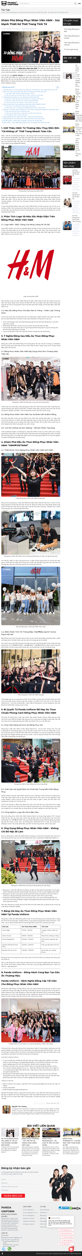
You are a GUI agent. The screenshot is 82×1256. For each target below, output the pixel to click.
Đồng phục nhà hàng (29, 1221)
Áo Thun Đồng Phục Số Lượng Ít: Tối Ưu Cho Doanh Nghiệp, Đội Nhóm (9, 1142)
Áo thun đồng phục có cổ (30, 1212)
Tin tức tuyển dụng (71, 49)
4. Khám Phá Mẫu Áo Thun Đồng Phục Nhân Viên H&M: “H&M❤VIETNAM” (24, 104)
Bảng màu (43, 1215)
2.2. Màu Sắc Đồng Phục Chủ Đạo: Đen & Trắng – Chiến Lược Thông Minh (23, 95)
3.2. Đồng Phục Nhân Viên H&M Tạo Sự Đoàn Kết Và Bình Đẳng (21, 100)
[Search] (75, 3)
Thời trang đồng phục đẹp (72, 30)
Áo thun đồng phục (28, 1209)
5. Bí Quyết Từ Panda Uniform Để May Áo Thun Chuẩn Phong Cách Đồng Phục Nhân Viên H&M (30, 109)
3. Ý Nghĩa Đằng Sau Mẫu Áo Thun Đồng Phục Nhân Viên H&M (20, 97)
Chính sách (43, 1227)
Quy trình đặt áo (44, 1209)
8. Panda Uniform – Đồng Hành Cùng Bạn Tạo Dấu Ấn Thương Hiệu (22, 120)
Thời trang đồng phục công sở (72, 44)
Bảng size (43, 1218)
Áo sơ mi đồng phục (28, 1215)
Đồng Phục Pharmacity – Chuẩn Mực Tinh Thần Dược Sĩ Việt (71, 1142)
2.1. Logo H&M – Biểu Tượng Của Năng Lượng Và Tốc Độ (19, 93)
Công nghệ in (44, 1221)
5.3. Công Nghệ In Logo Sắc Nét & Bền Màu (15, 115)
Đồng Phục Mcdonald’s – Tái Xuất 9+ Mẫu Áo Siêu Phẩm (50, 1142)
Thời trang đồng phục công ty (72, 37)
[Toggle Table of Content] (57, 87)
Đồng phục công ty (28, 1218)
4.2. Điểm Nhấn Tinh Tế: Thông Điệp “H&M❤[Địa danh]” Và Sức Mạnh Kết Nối (24, 107)
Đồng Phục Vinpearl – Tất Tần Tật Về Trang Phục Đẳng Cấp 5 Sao (30, 1142)
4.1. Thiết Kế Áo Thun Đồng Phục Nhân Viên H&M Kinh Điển (20, 106)
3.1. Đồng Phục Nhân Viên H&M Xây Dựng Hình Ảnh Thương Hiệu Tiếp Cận (23, 98)
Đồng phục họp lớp (28, 1224)
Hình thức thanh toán (46, 1224)
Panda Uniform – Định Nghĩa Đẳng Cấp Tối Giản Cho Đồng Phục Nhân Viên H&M (26, 122)
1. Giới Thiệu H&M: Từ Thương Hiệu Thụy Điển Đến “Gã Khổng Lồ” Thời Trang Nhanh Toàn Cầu (29, 89)
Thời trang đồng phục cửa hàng (14, 12)
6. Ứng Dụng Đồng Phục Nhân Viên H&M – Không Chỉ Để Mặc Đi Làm (22, 116)
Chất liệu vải (43, 1212)
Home (3, 12)
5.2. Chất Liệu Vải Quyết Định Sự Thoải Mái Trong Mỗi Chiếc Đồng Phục (23, 113)
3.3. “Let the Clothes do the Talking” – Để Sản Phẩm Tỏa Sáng (20, 102)
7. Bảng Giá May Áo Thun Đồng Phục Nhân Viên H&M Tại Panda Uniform (23, 118)
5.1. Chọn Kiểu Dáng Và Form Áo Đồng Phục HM (16, 111)
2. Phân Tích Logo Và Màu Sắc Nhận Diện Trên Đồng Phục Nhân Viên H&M (24, 91)
